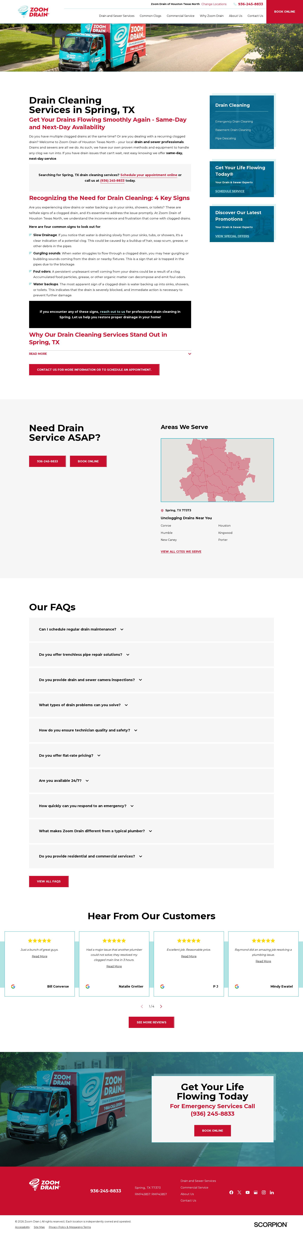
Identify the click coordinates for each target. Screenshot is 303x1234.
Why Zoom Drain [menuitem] (212, 16)
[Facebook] (231, 1192)
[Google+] (256, 1192)
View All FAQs (49, 881)
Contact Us (188, 1200)
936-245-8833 (250, 4)
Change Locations (213, 4)
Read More (39, 956)
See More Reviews (151, 1022)
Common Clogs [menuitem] (150, 16)
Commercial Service (194, 1187)
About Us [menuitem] (235, 16)
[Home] (33, 12)
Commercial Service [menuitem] (180, 16)
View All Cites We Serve (181, 551)
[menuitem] (241, 121)
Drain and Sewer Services (198, 1181)
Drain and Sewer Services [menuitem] (116, 16)
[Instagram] (264, 1192)
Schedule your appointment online (148, 175)
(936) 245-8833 (112, 180)
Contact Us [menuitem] (255, 16)
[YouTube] (248, 1192)
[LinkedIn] (272, 1192)
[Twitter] (239, 1192)
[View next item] (161, 1006)
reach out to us (112, 312)
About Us (187, 1194)
